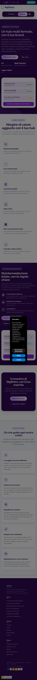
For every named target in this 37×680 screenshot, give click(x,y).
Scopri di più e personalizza (19, 350)
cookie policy (15, 341)
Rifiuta (19, 355)
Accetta (19, 359)
